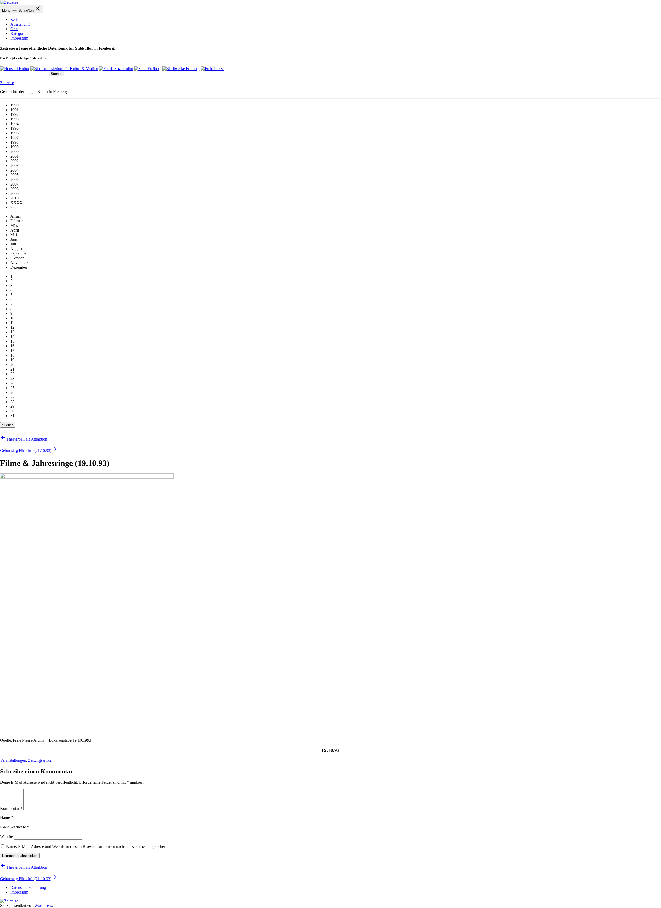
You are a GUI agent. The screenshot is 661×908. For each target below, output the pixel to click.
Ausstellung (20, 24)
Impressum (19, 38)
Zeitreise (7, 83)
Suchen (7, 425)
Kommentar (11, 808)
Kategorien (19, 33)
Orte (14, 29)
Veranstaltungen (13, 760)
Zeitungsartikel (40, 760)
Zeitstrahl (18, 19)
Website (6, 836)
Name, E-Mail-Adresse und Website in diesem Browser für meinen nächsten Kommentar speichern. (87, 846)
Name (6, 817)
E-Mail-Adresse (14, 827)
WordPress (43, 905)
